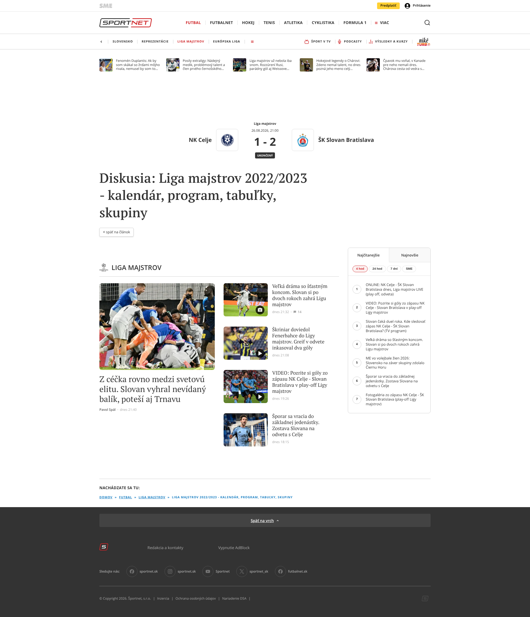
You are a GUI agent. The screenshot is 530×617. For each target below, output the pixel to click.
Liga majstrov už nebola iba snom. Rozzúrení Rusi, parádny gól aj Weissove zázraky (271, 65)
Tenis (269, 22)
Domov (106, 497)
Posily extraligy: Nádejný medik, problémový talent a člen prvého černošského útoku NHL (204, 65)
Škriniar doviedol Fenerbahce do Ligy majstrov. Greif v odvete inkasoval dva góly (298, 339)
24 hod (377, 269)
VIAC (384, 22)
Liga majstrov (152, 497)
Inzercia (163, 598)
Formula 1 (355, 22)
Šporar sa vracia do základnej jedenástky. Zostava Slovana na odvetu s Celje (295, 425)
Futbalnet (221, 22)
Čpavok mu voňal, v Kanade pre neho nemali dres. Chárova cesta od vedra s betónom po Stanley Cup (404, 65)
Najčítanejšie (368, 255)
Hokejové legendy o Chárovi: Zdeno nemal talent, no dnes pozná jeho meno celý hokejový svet (338, 65)
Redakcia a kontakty (165, 547)
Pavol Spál (107, 409)
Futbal (193, 22)
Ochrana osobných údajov (196, 598)
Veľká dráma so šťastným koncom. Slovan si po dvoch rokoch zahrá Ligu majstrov (299, 295)
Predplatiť (388, 5)
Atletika (293, 22)
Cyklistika (323, 22)
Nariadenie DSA (234, 598)
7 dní (394, 269)
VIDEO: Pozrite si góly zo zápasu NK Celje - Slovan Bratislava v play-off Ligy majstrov (300, 382)
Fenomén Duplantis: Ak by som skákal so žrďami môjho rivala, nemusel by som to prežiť (138, 65)
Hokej (248, 22)
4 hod (360, 269)
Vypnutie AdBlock (234, 547)
